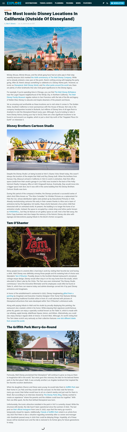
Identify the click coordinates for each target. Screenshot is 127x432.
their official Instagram (22, 409)
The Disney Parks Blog (53, 395)
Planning (59, 3)
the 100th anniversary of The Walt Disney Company (51, 77)
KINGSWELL (14, 211)
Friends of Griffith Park (49, 412)
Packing (69, 3)
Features (87, 3)
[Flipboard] (103, 3)
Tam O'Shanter (21, 276)
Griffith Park (70, 387)
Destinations (31, 3)
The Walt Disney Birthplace (65, 92)
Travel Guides (46, 3)
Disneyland (18, 85)
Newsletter (118, 3)
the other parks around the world (56, 85)
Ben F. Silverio (11, 24)
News (78, 3)
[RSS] (107, 3)
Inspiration (7, 10)
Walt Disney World (31, 85)
